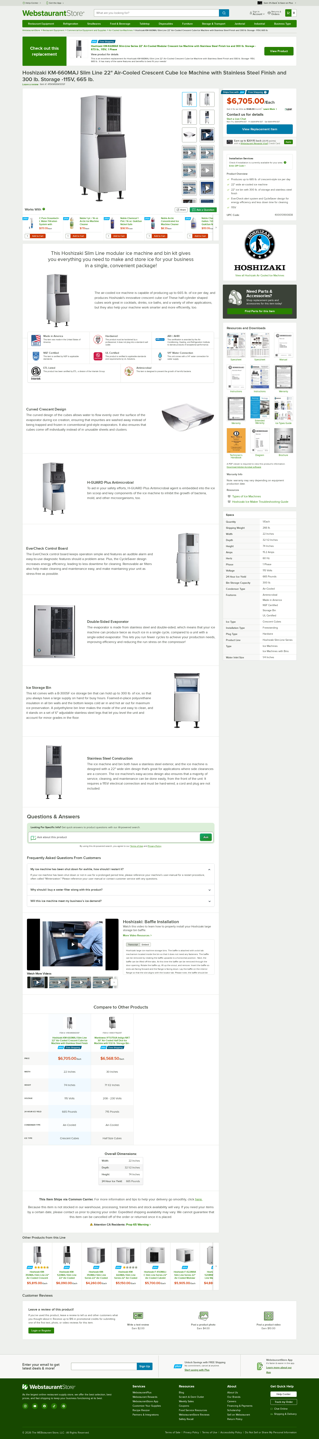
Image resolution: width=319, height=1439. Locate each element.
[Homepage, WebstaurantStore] (53, 13)
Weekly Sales (186, 1401)
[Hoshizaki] (260, 249)
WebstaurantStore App (145, 1401)
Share (183, 209)
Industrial (259, 23)
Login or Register (41, 1330)
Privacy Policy (154, 846)
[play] (73, 944)
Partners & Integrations (146, 1414)
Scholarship (234, 1410)
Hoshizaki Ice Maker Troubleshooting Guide (262, 501)
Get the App (55, 3)
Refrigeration (70, 23)
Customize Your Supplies (147, 1405)
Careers (231, 1401)
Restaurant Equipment (41, 23)
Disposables (166, 23)
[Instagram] (25, 1406)
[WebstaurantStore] (68, 1387)
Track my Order (284, 1401)
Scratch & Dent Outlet (191, 1397)
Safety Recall (186, 1419)
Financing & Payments (240, 1405)
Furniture (187, 23)
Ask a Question (205, 209)
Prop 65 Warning (137, 1224)
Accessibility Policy (231, 1432)
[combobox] (156, 13)
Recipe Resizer (141, 1410)
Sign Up (144, 1366)
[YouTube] (35, 1406)
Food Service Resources (193, 1410)
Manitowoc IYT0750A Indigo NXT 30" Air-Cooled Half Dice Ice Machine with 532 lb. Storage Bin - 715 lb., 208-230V (112, 1040)
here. (199, 1199)
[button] (189, 99)
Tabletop (145, 23)
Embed (145, 944)
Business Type (282, 23)
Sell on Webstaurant (238, 1414)
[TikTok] (54, 1406)
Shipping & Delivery (285, 1414)
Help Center (32, 3)
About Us (232, 1392)
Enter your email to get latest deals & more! (40, 1366)
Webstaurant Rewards (145, 1397)
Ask (205, 837)
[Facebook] (44, 1406)
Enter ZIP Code (237, 165)
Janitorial (239, 23)
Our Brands (234, 1397)
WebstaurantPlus (142, 1392)
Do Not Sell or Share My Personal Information (271, 1432)
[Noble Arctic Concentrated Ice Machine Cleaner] (164, 228)
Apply (289, 142)
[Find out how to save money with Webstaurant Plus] (94, 41)
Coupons (184, 1405)
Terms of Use (136, 846)
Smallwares (94, 23)
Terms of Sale (172, 1432)
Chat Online (281, 1408)
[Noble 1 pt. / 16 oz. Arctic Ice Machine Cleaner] (83, 228)
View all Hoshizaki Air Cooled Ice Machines (259, 275)
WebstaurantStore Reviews (194, 1414)
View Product (279, 51)
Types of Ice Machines (257, 496)
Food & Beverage (120, 23)
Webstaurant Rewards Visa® (254, 143)
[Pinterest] (64, 1406)
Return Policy (234, 1419)
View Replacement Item (259, 129)
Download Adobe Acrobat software (244, 467)
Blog (181, 1392)
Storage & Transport (213, 23)
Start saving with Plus (197, 1369)
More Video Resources (136, 935)
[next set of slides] (216, 228)
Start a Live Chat (236, 118)
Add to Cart (37, 236)
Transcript (133, 944)
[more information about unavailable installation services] (285, 162)
